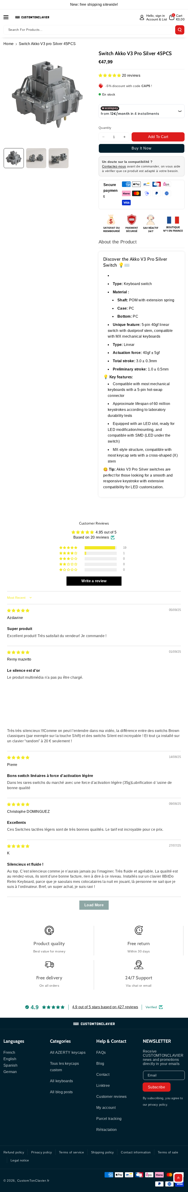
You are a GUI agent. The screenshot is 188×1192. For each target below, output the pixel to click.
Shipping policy (102, 1152)
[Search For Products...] (179, 29)
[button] (8, 17)
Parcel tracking (109, 1119)
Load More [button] (94, 905)
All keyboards (61, 1081)
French (9, 1052)
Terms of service (71, 1152)
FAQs (101, 1052)
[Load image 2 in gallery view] (36, 158)
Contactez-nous (114, 166)
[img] (18, 611)
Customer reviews (111, 1097)
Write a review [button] (93, 581)
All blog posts (61, 1092)
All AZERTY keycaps (68, 1052)
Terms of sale (168, 1152)
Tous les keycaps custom (64, 1067)
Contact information (136, 1152)
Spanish (10, 1065)
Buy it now (142, 148)
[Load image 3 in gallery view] (59, 158)
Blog (100, 1063)
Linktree (103, 1085)
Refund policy (13, 1152)
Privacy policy (41, 1152)
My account (106, 1108)
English (9, 1059)
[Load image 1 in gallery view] (14, 158)
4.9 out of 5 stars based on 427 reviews (105, 1007)
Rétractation (106, 1130)
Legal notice (20, 1160)
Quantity (105, 128)
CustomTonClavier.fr (33, 1180)
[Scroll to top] (178, 1178)
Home (8, 44)
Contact (102, 1074)
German (10, 1072)
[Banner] (142, 224)
